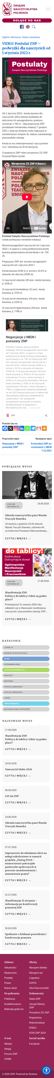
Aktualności (10, 967)
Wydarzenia (10, 973)
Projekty (8, 978)
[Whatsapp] (27, 428)
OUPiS (32, 983)
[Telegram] (33, 428)
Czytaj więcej (18, 538)
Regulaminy (35, 1017)
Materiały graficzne (14, 1009)
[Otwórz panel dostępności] (46, 1070)
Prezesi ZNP (10, 1054)
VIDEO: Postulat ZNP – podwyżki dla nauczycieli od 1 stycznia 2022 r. (26, 48)
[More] (44, 428)
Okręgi (7, 1049)
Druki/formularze (12, 1004)
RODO (32, 1028)
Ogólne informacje (11, 37)
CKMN (7, 1059)
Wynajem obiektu (38, 967)
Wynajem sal (35, 973)
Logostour (34, 978)
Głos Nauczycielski (39, 988)
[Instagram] (16, 428)
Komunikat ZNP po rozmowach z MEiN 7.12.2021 (41, 447)
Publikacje (9, 999)
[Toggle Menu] (48, 9)
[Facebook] (4, 428)
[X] (10, 428)
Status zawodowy (31, 37)
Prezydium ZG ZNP (39, 1012)
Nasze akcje (10, 988)
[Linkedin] (21, 428)
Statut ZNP (34, 999)
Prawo (7, 983)
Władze (8, 1044)
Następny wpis (44, 439)
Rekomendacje (37, 1022)
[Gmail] (38, 428)
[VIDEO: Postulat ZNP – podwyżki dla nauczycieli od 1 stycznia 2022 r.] (27, 82)
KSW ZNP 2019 (37, 1033)
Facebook (34, 1044)
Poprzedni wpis (10, 439)
